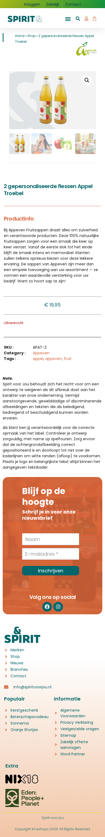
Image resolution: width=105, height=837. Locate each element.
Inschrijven (50, 570)
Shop (31, 36)
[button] (67, 19)
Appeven (41, 353)
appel (38, 358)
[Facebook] (47, 607)
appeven (53, 358)
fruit (68, 358)
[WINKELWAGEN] (94, 17)
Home (19, 36)
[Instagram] (58, 607)
